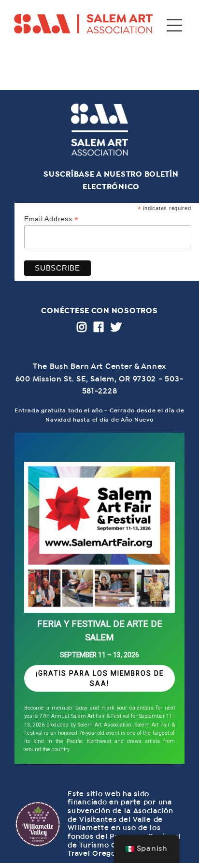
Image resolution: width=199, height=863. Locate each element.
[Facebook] (99, 327)
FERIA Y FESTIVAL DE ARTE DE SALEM (99, 631)
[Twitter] (116, 327)
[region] (99, 602)
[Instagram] (82, 327)
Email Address (51, 219)
